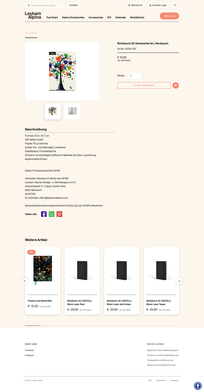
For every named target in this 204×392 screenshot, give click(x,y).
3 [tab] (57, 324)
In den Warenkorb (144, 85)
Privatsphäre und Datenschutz (160, 360)
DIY (109, 17)
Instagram (29, 355)
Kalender (120, 17)
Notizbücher (137, 17)
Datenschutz (161, 380)
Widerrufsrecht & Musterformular (161, 365)
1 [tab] (26, 324)
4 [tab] (72, 324)
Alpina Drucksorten (73, 17)
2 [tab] (41, 324)
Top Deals (52, 17)
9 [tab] (149, 324)
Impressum (174, 380)
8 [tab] (134, 324)
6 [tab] (103, 324)
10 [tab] (165, 324)
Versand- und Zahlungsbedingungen (163, 355)
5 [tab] (88, 324)
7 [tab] (118, 324)
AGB (149, 380)
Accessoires (96, 17)
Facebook (29, 350)
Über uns (169, 16)
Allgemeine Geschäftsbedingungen (162, 350)
